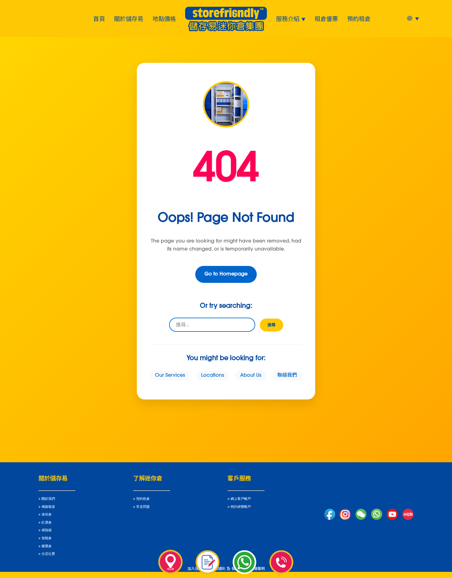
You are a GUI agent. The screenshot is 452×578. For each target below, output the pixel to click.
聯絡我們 (287, 375)
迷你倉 (47, 514)
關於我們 (48, 499)
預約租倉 (359, 18)
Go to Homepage (226, 274)
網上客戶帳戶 (241, 499)
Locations (212, 375)
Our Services (170, 375)
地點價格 (164, 18)
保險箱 (47, 530)
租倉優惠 (326, 18)
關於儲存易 (128, 18)
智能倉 (47, 538)
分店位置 (48, 554)
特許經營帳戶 (241, 507)
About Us (250, 375)
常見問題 (143, 507)
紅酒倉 (47, 522)
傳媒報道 (48, 507)
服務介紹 (287, 18)
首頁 (99, 18)
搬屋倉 (47, 546)
